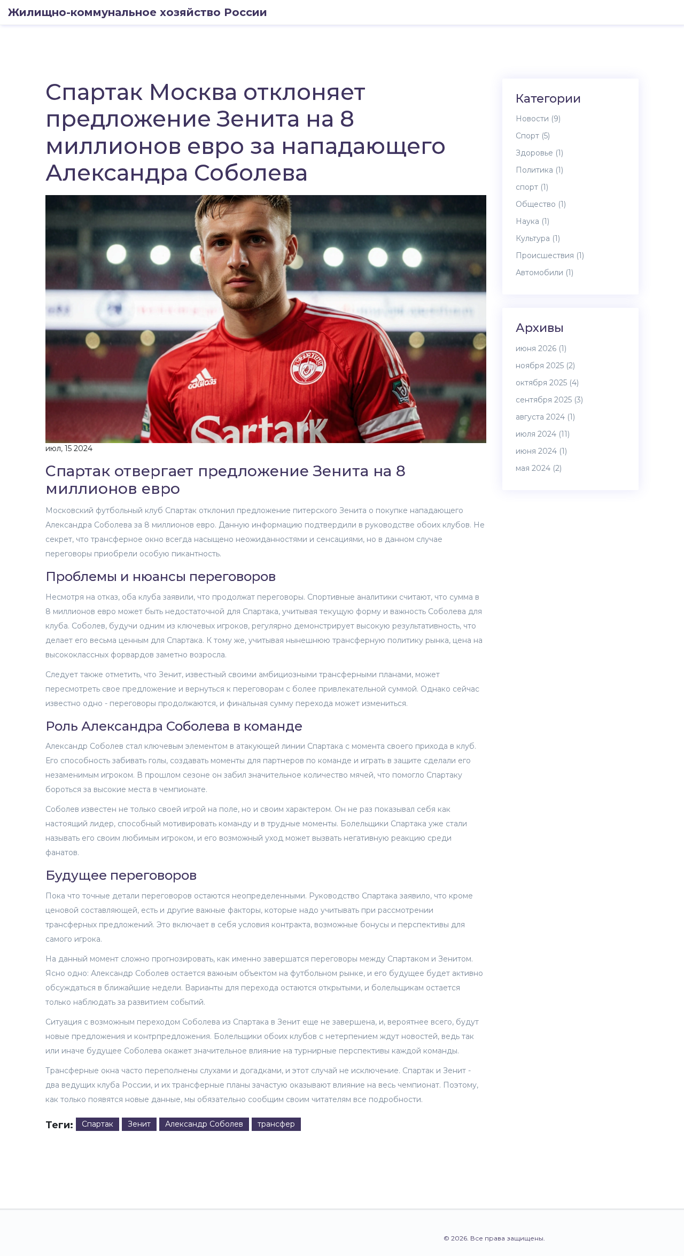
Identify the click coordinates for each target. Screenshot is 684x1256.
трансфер (276, 1124)
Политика (539, 170)
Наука (532, 221)
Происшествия (550, 255)
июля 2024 (543, 434)
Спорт (533, 136)
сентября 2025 (549, 400)
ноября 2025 (545, 365)
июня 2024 (541, 451)
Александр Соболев (204, 1124)
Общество (541, 204)
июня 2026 (541, 348)
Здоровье (539, 153)
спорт (532, 187)
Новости (538, 118)
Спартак (97, 1124)
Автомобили (544, 272)
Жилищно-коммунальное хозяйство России (137, 12)
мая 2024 (539, 468)
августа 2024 (545, 417)
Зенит (139, 1124)
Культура (538, 238)
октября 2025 (547, 382)
